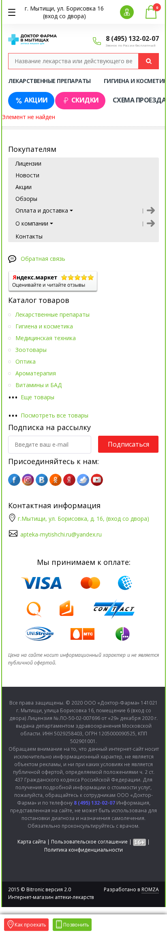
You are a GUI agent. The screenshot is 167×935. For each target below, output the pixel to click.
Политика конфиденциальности (83, 849)
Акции (36, 100)
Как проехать (30, 924)
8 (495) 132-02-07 (132, 38)
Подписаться (128, 444)
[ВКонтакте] (42, 480)
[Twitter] (83, 480)
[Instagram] (28, 480)
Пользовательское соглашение (89, 841)
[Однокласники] (55, 480)
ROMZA (150, 889)
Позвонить (76, 924)
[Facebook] (14, 480)
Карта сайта (31, 841)
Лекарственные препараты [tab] (49, 81)
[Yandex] (69, 480)
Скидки (85, 100)
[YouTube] (97, 480)
